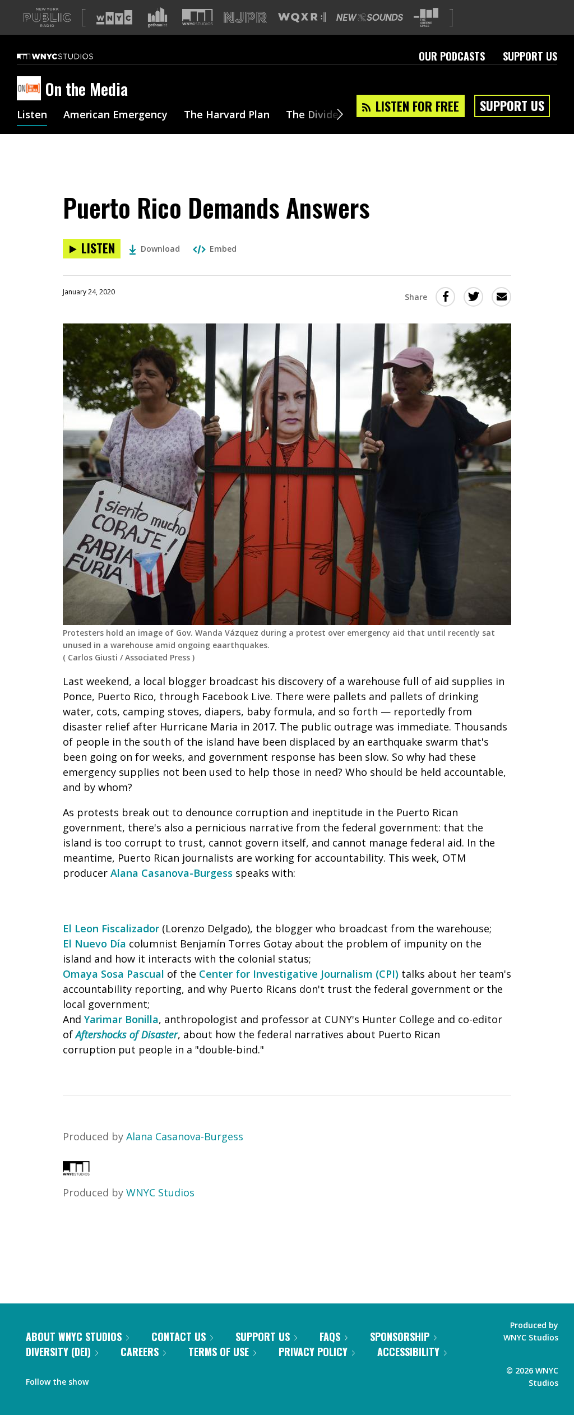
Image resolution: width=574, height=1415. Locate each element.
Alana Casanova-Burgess (171, 873)
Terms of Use (218, 1351)
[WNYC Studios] (76, 1171)
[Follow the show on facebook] (105, 1379)
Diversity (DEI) (58, 1351)
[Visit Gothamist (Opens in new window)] (158, 17)
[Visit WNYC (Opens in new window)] (114, 17)
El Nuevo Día (94, 943)
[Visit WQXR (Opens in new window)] (302, 17)
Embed (223, 248)
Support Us (530, 56)
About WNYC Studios (74, 1336)
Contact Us (178, 1336)
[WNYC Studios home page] (69, 56)
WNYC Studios (160, 1192)
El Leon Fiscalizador (111, 928)
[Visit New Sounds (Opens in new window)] (369, 17)
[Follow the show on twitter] (127, 1379)
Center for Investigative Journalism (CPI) (297, 974)
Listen (32, 115)
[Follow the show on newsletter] (148, 1379)
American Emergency (115, 115)
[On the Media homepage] (31, 89)
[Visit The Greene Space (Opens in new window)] (426, 17)
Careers (140, 1351)
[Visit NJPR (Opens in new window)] (245, 18)
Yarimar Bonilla (121, 1019)
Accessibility (408, 1351)
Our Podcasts (452, 56)
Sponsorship (399, 1336)
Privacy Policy (313, 1351)
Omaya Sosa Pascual (115, 974)
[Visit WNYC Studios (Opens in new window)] (197, 17)
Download (160, 248)
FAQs (330, 1336)
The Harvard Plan (227, 115)
